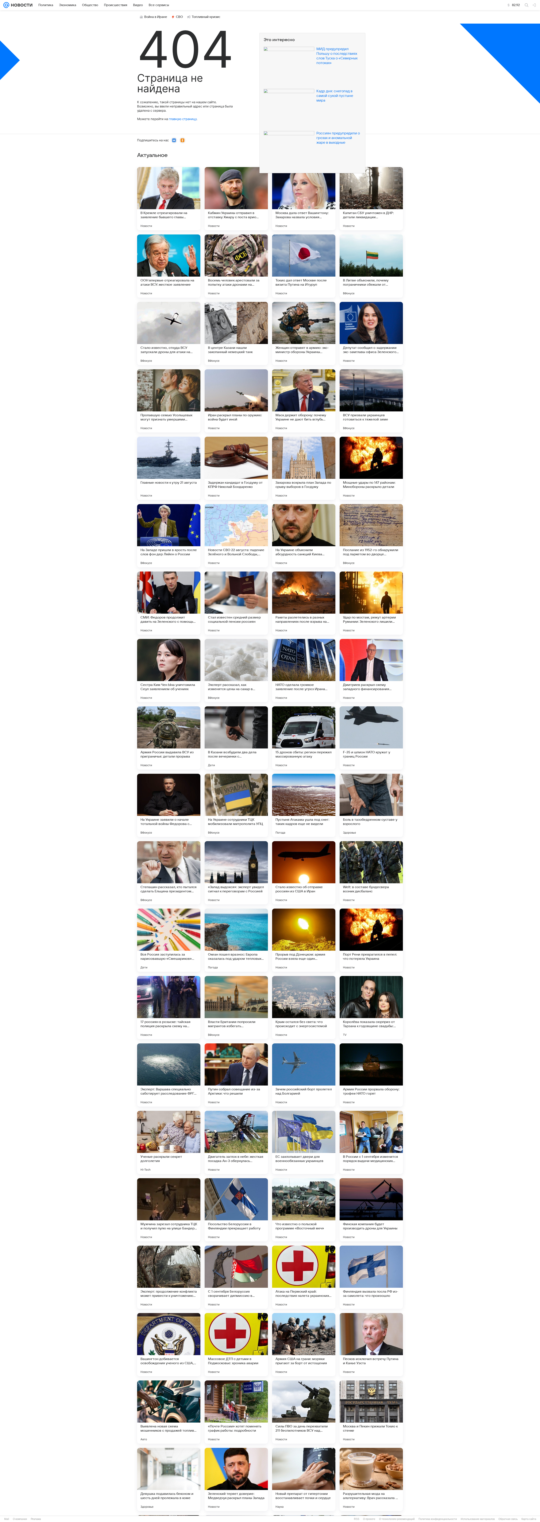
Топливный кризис (206, 17)
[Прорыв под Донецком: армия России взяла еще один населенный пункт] (303, 940)
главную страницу (183, 119)
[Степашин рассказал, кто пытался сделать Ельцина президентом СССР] (168, 872)
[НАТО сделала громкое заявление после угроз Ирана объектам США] (303, 670)
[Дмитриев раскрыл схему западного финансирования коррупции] (371, 670)
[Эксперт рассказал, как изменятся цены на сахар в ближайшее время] (236, 670)
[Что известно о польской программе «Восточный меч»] (303, 1209)
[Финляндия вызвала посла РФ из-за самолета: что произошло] (371, 1277)
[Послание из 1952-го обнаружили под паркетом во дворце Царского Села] (371, 535)
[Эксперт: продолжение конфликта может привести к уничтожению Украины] (168, 1277)
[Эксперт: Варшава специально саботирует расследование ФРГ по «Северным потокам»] (168, 1075)
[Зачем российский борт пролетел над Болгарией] (303, 1075)
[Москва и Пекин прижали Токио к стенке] (371, 1412)
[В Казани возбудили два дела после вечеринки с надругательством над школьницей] (236, 738)
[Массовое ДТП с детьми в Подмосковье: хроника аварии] (236, 1344)
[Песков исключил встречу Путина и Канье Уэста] (371, 1344)
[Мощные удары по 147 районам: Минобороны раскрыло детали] (371, 468)
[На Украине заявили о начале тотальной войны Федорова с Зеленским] (168, 805)
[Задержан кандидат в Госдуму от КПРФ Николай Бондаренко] (236, 468)
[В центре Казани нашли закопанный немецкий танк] (236, 333)
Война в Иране (155, 17)
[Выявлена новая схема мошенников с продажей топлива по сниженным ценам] (168, 1412)
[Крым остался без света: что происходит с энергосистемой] (303, 1007)
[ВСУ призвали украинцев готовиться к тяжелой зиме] (371, 400)
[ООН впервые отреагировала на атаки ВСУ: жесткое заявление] (168, 266)
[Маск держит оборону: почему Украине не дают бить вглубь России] (303, 400)
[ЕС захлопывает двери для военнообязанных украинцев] (303, 1142)
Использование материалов (478, 1519)
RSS (356, 1519)
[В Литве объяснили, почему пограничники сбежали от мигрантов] (371, 266)
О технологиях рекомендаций (397, 1519)
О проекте (369, 1519)
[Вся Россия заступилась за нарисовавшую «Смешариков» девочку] (168, 940)
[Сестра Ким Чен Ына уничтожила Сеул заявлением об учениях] (168, 670)
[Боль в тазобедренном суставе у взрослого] (371, 805)
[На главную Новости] (20, 5)
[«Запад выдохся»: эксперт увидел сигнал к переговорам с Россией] (236, 872)
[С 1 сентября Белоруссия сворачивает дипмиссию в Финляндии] (236, 1277)
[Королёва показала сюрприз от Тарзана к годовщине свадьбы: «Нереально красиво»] (371, 1007)
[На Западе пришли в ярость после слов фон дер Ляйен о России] (168, 535)
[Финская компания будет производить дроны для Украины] (371, 1209)
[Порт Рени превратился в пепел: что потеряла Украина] (371, 940)
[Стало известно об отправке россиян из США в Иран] (303, 872)
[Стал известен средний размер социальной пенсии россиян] (236, 603)
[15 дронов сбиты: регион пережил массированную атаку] (303, 738)
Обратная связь (508, 1519)
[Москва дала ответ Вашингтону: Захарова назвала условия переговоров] (303, 198)
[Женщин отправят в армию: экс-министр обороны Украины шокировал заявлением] (303, 333)
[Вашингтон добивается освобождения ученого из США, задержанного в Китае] (168, 1344)
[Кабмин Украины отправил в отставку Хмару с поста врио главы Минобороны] (236, 198)
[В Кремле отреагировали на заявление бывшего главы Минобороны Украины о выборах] (168, 198)
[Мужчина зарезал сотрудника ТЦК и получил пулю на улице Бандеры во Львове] (168, 1209)
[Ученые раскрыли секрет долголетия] (168, 1142)
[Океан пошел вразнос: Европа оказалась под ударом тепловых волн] (236, 940)
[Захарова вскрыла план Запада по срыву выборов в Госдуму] (303, 468)
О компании (20, 1519)
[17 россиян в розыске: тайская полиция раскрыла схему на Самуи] (168, 1007)
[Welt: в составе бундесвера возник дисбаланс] (371, 872)
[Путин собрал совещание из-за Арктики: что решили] (236, 1075)
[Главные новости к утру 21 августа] (168, 468)
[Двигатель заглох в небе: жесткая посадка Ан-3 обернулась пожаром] (236, 1142)
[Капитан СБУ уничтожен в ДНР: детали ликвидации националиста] (371, 198)
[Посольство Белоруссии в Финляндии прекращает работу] (236, 1209)
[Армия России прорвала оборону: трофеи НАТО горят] (371, 1075)
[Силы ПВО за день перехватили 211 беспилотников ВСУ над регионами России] (303, 1412)
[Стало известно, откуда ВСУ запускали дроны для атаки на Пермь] (168, 333)
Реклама (36, 1519)
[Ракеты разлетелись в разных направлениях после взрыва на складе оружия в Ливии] (303, 603)
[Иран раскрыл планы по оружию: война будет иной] (236, 400)
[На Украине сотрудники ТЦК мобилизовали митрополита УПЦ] (236, 805)
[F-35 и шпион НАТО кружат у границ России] (371, 738)
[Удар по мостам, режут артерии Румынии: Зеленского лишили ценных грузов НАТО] (371, 603)
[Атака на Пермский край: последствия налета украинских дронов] (303, 1277)
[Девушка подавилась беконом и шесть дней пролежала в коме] (168, 1479)
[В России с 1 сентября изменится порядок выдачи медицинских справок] (371, 1142)
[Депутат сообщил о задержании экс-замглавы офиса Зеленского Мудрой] (371, 333)
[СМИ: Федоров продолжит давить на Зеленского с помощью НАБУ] (168, 603)
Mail (6, 1519)
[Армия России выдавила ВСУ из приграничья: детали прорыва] (168, 738)
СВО (179, 17)
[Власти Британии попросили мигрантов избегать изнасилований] (236, 1007)
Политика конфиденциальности (437, 1519)
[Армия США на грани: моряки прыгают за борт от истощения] (303, 1344)
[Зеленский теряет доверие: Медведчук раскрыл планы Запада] (236, 1479)
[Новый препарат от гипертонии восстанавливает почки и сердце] (303, 1479)
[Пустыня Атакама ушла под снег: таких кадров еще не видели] (303, 805)
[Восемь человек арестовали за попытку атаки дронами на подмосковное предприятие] (236, 266)
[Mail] (6, 5)
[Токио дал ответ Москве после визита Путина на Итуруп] (303, 266)
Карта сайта (528, 1519)
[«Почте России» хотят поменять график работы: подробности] (236, 1412)
